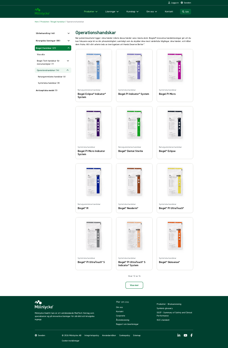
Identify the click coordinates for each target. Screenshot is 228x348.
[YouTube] (185, 335)
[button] (53, 33)
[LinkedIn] (178, 335)
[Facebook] (191, 335)
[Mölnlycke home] (42, 11)
